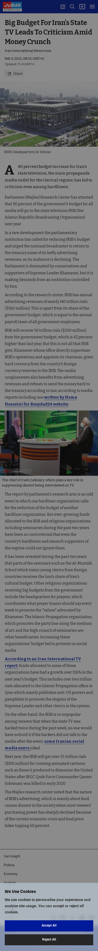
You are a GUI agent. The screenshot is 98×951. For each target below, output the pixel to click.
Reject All (49, 939)
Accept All (49, 925)
